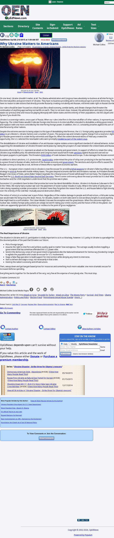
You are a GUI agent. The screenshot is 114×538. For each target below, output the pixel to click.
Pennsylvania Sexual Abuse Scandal (58, 297)
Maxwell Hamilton (28, 92)
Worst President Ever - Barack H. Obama (15, 408)
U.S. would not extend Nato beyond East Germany (32, 176)
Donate (34, 356)
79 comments (37, 47)
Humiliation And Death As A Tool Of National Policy (19, 422)
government (68, 162)
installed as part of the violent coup (72, 139)
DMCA (41, 92)
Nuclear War (32, 304)
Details (36, 92)
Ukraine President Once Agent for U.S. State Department (21, 404)
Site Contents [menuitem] (37, 26)
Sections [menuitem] (8, 26)
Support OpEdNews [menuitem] (66, 26)
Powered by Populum (83, 535)
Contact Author (11, 329)
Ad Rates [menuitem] (79, 26)
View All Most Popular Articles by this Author (46, 401)
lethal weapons (77, 169)
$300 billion (46, 155)
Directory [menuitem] (23, 26)
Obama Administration (46, 304)
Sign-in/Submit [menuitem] (52, 26)
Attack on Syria (30, 295)
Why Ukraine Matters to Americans (29, 43)
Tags (69, 304)
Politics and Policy (21, 297)
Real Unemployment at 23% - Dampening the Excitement (21, 419)
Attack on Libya (62, 295)
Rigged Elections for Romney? (11, 415)
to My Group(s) (6, 308)
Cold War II (16, 304)
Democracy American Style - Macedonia (24, 372)
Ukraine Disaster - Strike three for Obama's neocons (38, 366)
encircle (13, 171)
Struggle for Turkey (46, 295)
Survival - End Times (95, 295)
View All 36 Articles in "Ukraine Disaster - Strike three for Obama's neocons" (39, 390)
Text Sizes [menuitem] (93, 26)
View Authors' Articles (91, 329)
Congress (24, 304)
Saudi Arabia (47, 159)
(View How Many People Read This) (23, 380)
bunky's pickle (33, 229)
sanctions (78, 152)
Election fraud (36, 297)
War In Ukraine (59, 304)
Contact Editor (50, 329)
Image (19, 92)
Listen (46, 35)
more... (78, 297)
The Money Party (77, 295)
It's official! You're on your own (11, 412)
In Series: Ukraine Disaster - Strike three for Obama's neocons (64, 47)
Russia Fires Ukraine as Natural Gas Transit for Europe (30, 378)
